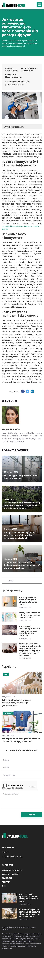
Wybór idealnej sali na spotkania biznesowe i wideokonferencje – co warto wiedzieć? (29, 913)
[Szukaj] (4, 580)
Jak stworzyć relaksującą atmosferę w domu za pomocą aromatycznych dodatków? (29, 631)
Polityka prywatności (12, 856)
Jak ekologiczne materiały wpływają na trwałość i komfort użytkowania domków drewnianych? (22, 505)
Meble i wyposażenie (13, 77)
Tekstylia (6, 882)
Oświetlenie (7, 878)
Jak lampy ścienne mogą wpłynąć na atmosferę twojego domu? (28, 600)
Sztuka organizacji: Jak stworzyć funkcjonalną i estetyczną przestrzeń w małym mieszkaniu (22, 565)
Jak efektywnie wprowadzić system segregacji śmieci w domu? (28, 897)
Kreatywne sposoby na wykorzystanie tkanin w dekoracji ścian (30, 615)
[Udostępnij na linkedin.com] (32, 391)
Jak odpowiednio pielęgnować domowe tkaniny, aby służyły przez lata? (21, 740)
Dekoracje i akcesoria (12, 870)
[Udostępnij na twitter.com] (27, 391)
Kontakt (6, 852)
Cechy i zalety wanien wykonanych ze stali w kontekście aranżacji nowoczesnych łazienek (21, 535)
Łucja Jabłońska (11, 70)
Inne (3, 886)
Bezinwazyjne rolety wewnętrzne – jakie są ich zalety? (20, 477)
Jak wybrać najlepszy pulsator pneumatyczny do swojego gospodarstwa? (16, 703)
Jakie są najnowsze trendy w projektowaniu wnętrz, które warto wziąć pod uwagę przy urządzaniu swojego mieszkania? (30, 649)
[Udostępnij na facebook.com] (23, 391)
